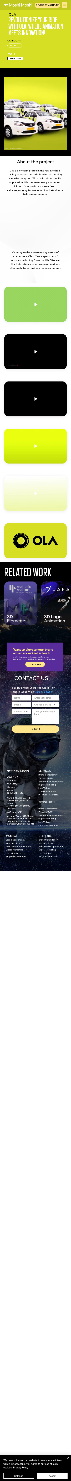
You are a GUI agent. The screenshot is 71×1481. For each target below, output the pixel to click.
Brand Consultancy (48, 774)
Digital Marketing (47, 784)
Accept (52, 1476)
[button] (35, 664)
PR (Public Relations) (48, 794)
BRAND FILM (15, 58)
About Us (12, 780)
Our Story (12, 783)
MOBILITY (15, 45)
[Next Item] (65, 603)
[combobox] (45, 705)
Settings (18, 1476)
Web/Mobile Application (50, 781)
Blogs (10, 790)
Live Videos (44, 788)
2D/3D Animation (47, 791)
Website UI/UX (45, 778)
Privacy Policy (20, 1467)
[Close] (66, 1460)
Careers (11, 787)
